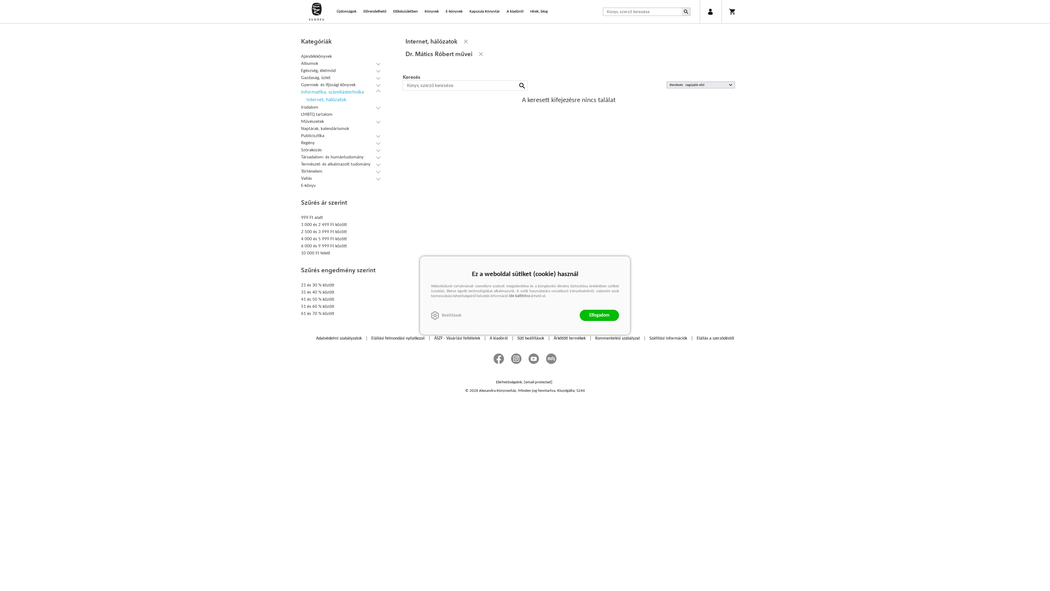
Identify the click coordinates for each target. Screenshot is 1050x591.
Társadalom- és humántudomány (332, 157)
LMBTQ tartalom (316, 114)
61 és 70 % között (317, 313)
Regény (308, 143)
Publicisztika (312, 136)
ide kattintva (519, 296)
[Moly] (551, 359)
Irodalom (309, 107)
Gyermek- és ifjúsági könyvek (328, 85)
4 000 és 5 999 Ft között (324, 239)
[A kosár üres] (732, 11)
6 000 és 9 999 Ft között (324, 246)
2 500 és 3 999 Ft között (324, 232)
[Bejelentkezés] (710, 11)
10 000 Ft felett (315, 253)
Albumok (309, 63)
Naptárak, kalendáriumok (325, 128)
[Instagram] (516, 359)
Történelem (311, 171)
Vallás (306, 178)
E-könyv (308, 185)
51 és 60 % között (317, 306)
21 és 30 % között (317, 285)
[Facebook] (499, 359)
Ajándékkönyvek (316, 56)
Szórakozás (311, 150)
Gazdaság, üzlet (316, 78)
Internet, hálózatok (326, 100)
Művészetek (312, 121)
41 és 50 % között (317, 299)
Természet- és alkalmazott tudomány (336, 164)
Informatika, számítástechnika (332, 92)
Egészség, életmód (318, 70)
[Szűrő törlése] (466, 42)
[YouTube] (534, 359)
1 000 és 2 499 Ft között (324, 224)
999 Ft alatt (312, 217)
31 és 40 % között (317, 292)
